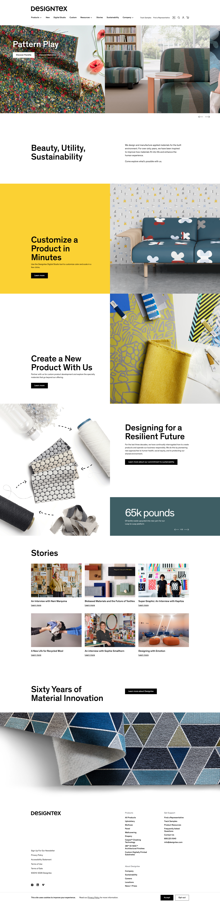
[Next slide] (207, 117)
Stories (99, 17)
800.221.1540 (170, 838)
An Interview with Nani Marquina (49, 601)
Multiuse (129, 825)
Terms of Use (36, 864)
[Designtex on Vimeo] (43, 885)
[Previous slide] (200, 117)
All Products (130, 817)
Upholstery (130, 821)
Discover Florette (23, 55)
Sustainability (113, 17)
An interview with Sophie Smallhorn (104, 651)
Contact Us (169, 835)
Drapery (128, 836)
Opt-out (182, 897)
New (48, 17)
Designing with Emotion (151, 651)
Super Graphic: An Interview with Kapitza (161, 601)
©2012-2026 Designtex (41, 873)
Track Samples (145, 18)
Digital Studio (59, 17)
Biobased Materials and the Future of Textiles (110, 601)
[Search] (178, 17)
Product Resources (172, 825)
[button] (187, 17)
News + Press (131, 886)
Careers (128, 878)
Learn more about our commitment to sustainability (151, 462)
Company (129, 871)
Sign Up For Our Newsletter (43, 851)
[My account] (183, 17)
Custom (73, 17)
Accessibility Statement (41, 859)
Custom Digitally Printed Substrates (136, 853)
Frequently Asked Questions (172, 829)
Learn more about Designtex (141, 691)
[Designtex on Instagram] (32, 885)
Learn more (39, 275)
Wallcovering (130, 832)
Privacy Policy (93, 897)
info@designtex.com (173, 842)
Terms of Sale (37, 868)
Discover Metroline (47, 55)
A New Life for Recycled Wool (47, 651)
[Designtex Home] (49, 8)
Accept (167, 897)
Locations (129, 882)
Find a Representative (161, 18)
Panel (127, 828)
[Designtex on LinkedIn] (38, 885)
